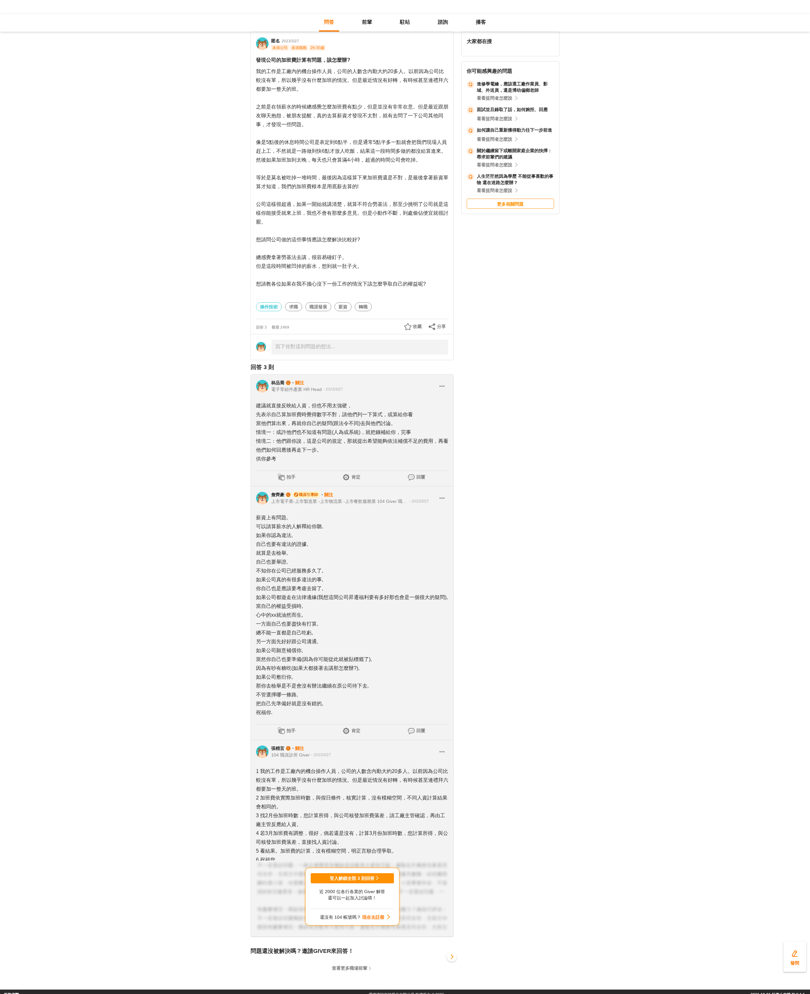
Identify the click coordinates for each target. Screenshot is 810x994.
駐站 (405, 22)
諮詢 (443, 22)
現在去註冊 (373, 917)
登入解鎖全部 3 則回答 (352, 878)
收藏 (417, 326)
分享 (441, 326)
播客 (481, 22)
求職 (293, 306)
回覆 (420, 476)
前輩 (367, 22)
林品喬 (277, 382)
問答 (329, 22)
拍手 (291, 476)
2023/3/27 (290, 41)
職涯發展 (318, 306)
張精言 (277, 748)
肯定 (356, 476)
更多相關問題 (510, 204)
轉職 (363, 306)
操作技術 (269, 306)
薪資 (343, 306)
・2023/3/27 (332, 389)
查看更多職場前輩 (349, 968)
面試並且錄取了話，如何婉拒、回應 (512, 109)
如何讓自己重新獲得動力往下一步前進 (514, 130)
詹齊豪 (277, 494)
